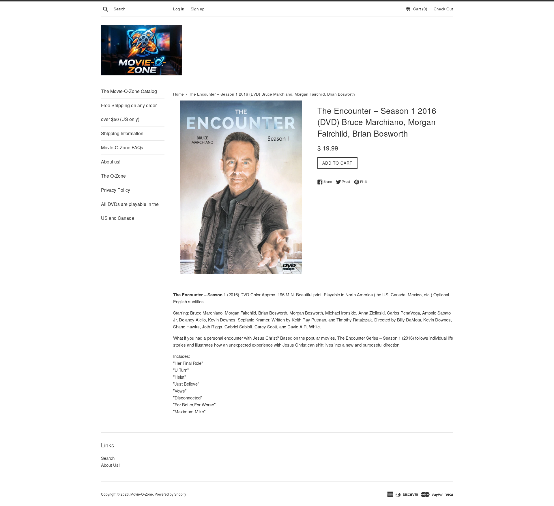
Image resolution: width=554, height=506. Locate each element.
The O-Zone (113, 175)
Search (108, 458)
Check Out (443, 9)
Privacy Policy (115, 190)
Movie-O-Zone (141, 494)
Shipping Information (122, 133)
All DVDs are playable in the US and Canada (130, 211)
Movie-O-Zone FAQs (122, 147)
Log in (178, 9)
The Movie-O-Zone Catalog (129, 91)
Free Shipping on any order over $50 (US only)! (129, 112)
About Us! (110, 465)
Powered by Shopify (170, 494)
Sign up (198, 9)
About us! (110, 161)
